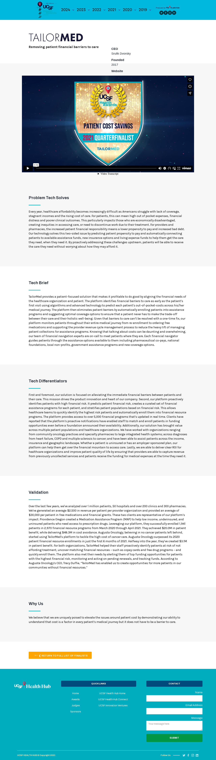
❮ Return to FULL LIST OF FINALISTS (63, 655)
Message (196, 718)
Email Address (193, 705)
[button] (68, 9)
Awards (76, 699)
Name (198, 692)
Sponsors (75, 711)
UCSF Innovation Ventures (113, 705)
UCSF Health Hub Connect (113, 699)
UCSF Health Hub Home (113, 693)
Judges (76, 705)
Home (75, 693)
